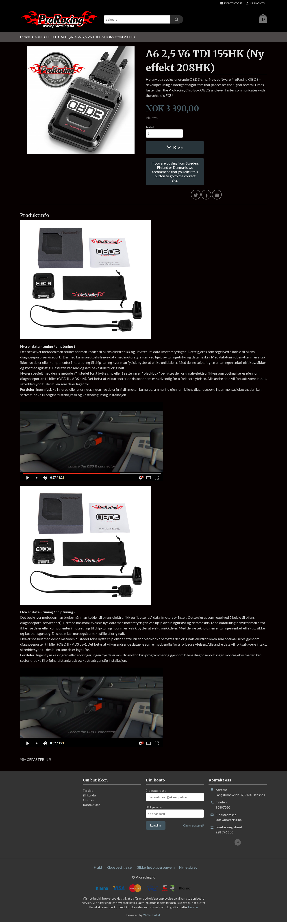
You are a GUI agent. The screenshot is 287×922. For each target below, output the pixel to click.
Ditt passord (154, 807)
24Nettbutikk (152, 915)
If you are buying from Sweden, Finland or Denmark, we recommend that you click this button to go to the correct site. (174, 171)
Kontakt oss (91, 805)
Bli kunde (89, 795)
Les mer (193, 907)
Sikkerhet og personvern (156, 867)
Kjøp (178, 147)
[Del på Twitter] (196, 195)
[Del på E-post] (217, 195)
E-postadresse (156, 790)
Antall (150, 127)
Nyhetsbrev (188, 867)
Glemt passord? (193, 825)
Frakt (98, 867)
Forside (25, 37)
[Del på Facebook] (206, 195)
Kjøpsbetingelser (120, 867)
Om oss (88, 800)
